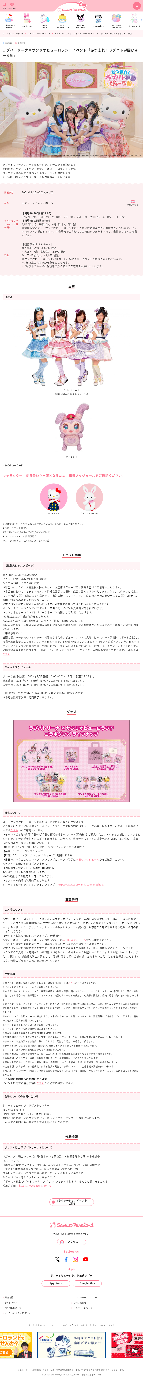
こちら (6, 654)
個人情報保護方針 (13, 1308)
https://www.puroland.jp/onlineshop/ (81, 884)
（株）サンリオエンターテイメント (96, 1325)
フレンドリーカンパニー (85, 1297)
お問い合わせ (79, 1303)
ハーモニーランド (69, 1325)
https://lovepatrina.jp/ (33, 1186)
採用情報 (9, 1297)
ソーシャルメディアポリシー (18, 1313)
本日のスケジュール (87, 859)
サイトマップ (11, 1303)
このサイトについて (83, 1308)
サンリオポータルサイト (40, 1325)
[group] (41, 1345)
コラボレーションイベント (39, 33)
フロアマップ (133, 205)
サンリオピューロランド (13, 33)
